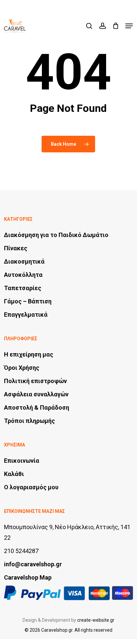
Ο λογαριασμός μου (31, 487)
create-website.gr (95, 620)
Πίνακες (15, 248)
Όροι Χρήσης (21, 367)
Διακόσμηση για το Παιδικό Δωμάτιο (56, 234)
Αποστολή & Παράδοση (36, 407)
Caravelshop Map (28, 577)
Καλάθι (14, 473)
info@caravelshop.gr (33, 564)
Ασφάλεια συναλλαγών (36, 394)
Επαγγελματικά (26, 314)
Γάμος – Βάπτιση (28, 301)
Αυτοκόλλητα (23, 274)
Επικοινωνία (21, 460)
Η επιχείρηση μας (28, 354)
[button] (129, 26)
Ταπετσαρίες (22, 287)
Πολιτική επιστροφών (35, 380)
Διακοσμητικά (24, 261)
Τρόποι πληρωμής (29, 420)
